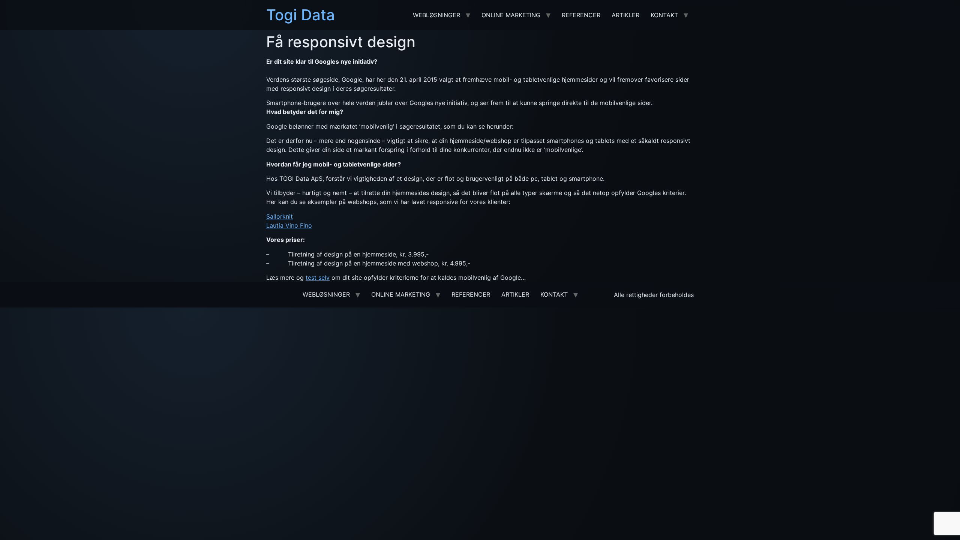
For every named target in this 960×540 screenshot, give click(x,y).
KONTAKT (664, 15)
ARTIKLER (625, 15)
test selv (318, 277)
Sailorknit (279, 216)
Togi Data (300, 15)
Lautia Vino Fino (289, 225)
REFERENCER (581, 15)
